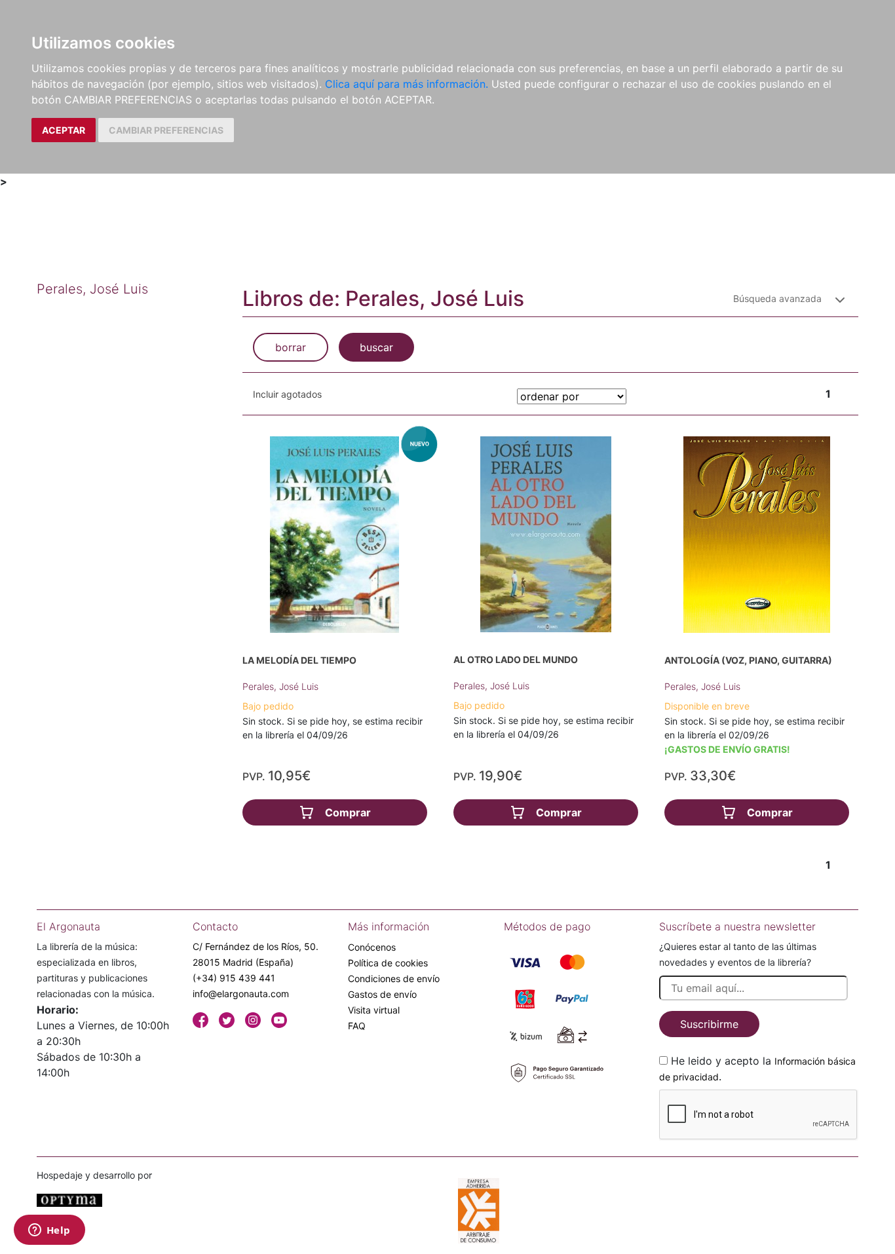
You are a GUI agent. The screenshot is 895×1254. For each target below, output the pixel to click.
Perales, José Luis (280, 686)
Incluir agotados (287, 394)
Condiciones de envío (394, 978)
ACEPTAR (63, 130)
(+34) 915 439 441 (234, 977)
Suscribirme (709, 1024)
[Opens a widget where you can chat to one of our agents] (49, 1231)
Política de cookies (388, 962)
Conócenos (372, 947)
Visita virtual (374, 1010)
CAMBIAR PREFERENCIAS (166, 130)
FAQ (357, 1025)
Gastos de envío (382, 994)
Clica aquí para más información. (406, 83)
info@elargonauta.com (241, 993)
